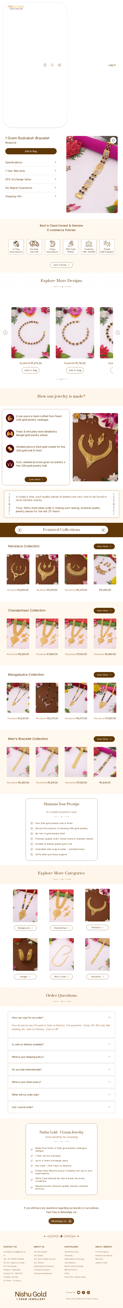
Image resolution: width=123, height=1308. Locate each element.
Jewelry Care (101, 1263)
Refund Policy (71, 1270)
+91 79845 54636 (15, 1259)
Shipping (69, 1255)
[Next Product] (118, 332)
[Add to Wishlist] (113, 140)
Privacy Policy (91, 1299)
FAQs (67, 1273)
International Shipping (44, 1266)
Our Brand (38, 1255)
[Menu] (60, 65)
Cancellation (70, 1263)
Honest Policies (71, 1252)
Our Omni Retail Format (44, 1259)
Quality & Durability (103, 1255)
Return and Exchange (74, 1266)
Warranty (99, 1259)
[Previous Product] (5, 332)
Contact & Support (42, 1270)
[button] (45, 65)
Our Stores (39, 1263)
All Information (40, 1252)
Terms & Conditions (74, 1299)
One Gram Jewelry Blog (75, 1277)
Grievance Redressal (43, 1273)
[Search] (52, 65)
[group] (61, 341)
